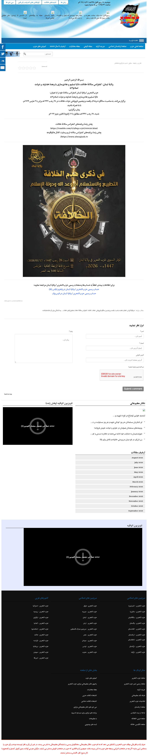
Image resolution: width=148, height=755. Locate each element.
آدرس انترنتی (140, 355)
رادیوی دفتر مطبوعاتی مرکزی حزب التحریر (82, 683)
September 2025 (135, 510)
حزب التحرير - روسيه (41, 611)
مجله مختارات (74, 46)
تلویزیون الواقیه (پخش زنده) (59, 403)
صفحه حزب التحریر (138, 678)
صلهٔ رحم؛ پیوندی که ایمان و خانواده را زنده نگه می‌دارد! (69, 16)
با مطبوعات (93, 718)
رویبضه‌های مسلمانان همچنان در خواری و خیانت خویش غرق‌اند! (118, 428)
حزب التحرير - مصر (90, 634)
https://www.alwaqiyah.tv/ (74, 137)
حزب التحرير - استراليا (40, 605)
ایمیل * (141, 343)
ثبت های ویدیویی (91, 724)
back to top (8, 394)
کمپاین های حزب (39, 46)
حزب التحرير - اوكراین (40, 617)
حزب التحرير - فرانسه (41, 640)
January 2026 (137, 491)
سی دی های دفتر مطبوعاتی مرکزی (85, 706)
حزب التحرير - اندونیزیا (136, 605)
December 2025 (136, 496)
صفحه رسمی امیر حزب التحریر (134, 683)
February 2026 (136, 486)
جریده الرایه (100, 46)
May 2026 (138, 472)
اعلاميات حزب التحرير (137, 701)
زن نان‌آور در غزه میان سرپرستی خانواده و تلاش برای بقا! (121, 439)
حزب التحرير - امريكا (41, 657)
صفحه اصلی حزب (136, 46)
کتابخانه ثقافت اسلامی (89, 701)
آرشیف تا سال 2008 (57, 46)
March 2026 (137, 481)
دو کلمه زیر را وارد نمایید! (136, 367)
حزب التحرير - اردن (90, 623)
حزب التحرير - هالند (41, 634)
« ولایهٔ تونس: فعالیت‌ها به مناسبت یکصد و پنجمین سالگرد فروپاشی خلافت (113, 310)
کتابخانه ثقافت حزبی (89, 695)
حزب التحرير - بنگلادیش (136, 617)
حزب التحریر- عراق (90, 605)
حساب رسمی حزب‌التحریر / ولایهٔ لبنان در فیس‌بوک (74, 293)
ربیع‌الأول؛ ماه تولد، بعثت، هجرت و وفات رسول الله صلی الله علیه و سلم (97, 16)
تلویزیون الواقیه (134, 525)
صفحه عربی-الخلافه (138, 718)
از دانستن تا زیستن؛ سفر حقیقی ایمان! (14, 16)
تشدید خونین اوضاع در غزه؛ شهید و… (129, 415)
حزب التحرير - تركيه (138, 652)
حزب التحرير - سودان (89, 640)
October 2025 (137, 506)
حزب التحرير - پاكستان (137, 623)
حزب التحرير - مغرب (89, 652)
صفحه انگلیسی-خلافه (138, 724)
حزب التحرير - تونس (90, 646)
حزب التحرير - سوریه (89, 611)
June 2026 (138, 467)
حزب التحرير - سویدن (41, 652)
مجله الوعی (88, 46)
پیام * (71, 331)
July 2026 (139, 462)
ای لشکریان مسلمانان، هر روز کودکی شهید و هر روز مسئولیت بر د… (116, 422)
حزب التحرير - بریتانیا (40, 646)
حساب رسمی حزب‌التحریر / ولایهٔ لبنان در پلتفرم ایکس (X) (74, 289)
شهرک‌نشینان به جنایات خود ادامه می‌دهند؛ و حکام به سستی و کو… (116, 433)
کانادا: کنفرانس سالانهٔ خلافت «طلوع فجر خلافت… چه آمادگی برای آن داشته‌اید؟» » (67, 310)
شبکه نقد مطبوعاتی (138, 695)
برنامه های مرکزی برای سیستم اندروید (84, 712)
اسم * (142, 331)
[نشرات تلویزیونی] (11, 56)
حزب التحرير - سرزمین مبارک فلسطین (84, 628)
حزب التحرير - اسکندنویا (40, 628)
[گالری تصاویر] (5, 56)
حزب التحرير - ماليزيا (137, 611)
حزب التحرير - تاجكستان (136, 639)
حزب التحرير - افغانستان (136, 628)
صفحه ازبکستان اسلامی (117, 46)
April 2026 (138, 477)
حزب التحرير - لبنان (90, 617)
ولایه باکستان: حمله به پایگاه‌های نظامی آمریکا (41, 16)
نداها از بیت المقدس (138, 712)
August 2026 (137, 457)
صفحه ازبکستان (140, 706)
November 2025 (136, 501)
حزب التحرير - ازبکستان (136, 634)
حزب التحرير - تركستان (137, 646)
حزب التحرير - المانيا (41, 623)
